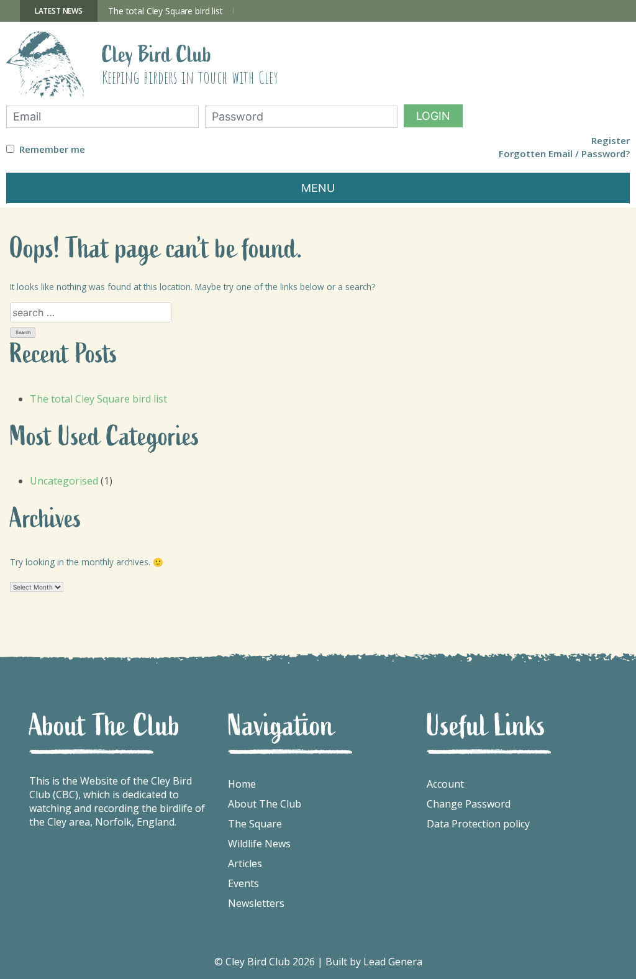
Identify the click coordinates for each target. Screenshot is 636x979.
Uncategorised (64, 481)
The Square (255, 824)
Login (433, 115)
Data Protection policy (478, 824)
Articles (245, 863)
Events (243, 883)
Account (445, 784)
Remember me (52, 149)
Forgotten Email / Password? (564, 153)
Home (242, 784)
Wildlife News (259, 844)
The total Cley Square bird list (165, 11)
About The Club (264, 804)
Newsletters (256, 903)
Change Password (469, 804)
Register (610, 140)
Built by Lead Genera (373, 961)
